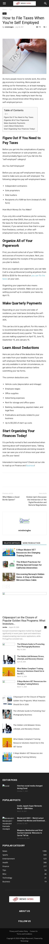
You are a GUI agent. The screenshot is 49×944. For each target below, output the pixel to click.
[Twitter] (10, 32)
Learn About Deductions (13, 126)
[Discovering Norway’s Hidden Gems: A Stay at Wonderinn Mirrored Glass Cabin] (9, 577)
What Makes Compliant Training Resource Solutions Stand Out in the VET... (30, 671)
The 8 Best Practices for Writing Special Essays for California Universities (29, 565)
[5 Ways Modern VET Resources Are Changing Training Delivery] (9, 552)
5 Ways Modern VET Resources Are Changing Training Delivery (28, 552)
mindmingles (9, 27)
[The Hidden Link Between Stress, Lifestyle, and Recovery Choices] (9, 659)
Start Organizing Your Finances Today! (19, 129)
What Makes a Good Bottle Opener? (11, 498)
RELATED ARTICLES (12, 543)
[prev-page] (4, 586)
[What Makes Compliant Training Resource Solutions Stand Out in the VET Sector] (9, 671)
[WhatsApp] (22, 32)
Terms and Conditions (24, 934)
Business (30, 465)
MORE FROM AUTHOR (31, 543)
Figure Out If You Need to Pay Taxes (18, 117)
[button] (4, 3)
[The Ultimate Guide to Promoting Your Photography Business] (9, 647)
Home (5, 9)
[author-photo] (24, 527)
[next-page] (8, 586)
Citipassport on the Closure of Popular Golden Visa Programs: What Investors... (24, 620)
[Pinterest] (16, 32)
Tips (10, 9)
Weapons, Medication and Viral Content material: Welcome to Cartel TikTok (29, 832)
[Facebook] (5, 32)
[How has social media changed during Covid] (9, 789)
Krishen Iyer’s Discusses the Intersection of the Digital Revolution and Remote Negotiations (36, 501)
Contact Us (34, 931)
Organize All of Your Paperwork (16, 120)
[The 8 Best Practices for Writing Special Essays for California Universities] (9, 564)
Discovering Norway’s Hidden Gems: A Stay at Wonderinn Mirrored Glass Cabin (30, 577)
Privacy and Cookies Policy (19, 931)
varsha (5, 627)
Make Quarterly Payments (14, 123)
